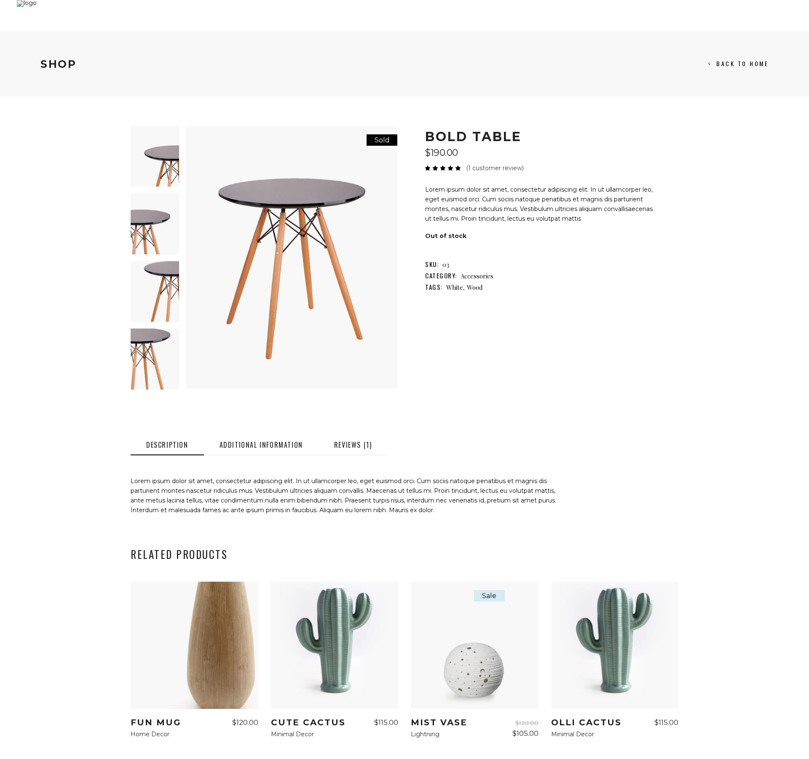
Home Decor (150, 734)
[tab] (167, 445)
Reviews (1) (353, 445)
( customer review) (495, 168)
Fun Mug (156, 722)
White (454, 287)
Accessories (477, 276)
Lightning (425, 734)
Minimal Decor (292, 734)
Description (167, 445)
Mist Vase (439, 722)
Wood (475, 287)
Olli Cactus (586, 722)
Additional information (261, 445)
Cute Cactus (308, 722)
